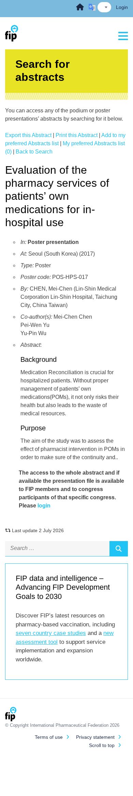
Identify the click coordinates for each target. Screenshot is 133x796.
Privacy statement (95, 737)
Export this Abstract (28, 135)
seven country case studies (51, 633)
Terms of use (49, 737)
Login (122, 7)
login (44, 506)
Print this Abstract (77, 135)
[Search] (118, 548)
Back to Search (34, 152)
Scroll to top (102, 745)
